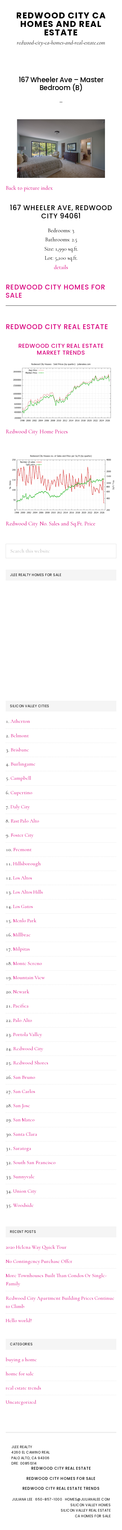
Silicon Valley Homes (90, 1505)
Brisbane (19, 750)
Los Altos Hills (28, 892)
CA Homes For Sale (93, 1516)
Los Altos (22, 878)
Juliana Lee (22, 1499)
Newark (21, 991)
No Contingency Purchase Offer (39, 1261)
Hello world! (19, 1320)
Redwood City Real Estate (57, 326)
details (61, 267)
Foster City (21, 835)
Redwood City (28, 1048)
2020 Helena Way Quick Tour (36, 1247)
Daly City (20, 807)
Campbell (20, 778)
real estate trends (23, 1388)
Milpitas (21, 949)
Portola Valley (27, 1034)
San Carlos (24, 1091)
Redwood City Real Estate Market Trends (61, 349)
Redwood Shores (30, 1063)
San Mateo (24, 1119)
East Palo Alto (24, 821)
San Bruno (24, 1077)
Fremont (22, 849)
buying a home (21, 1359)
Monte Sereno (27, 963)
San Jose (21, 1105)
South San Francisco (34, 1162)
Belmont (19, 735)
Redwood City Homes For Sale (55, 291)
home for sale (20, 1374)
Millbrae (22, 935)
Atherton (20, 721)
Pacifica (21, 1006)
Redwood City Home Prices (37, 431)
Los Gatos (23, 906)
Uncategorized (21, 1402)
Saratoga (22, 1148)
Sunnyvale (24, 1176)
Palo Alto (22, 1020)
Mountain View (29, 977)
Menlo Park (24, 920)
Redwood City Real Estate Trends (61, 1488)
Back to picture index (29, 188)
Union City (24, 1191)
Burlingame (22, 764)
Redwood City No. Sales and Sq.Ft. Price (50, 523)
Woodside (23, 1205)
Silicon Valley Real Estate (86, 1510)
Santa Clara (25, 1134)
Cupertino (21, 792)
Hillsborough (27, 863)
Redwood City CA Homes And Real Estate (61, 24)
